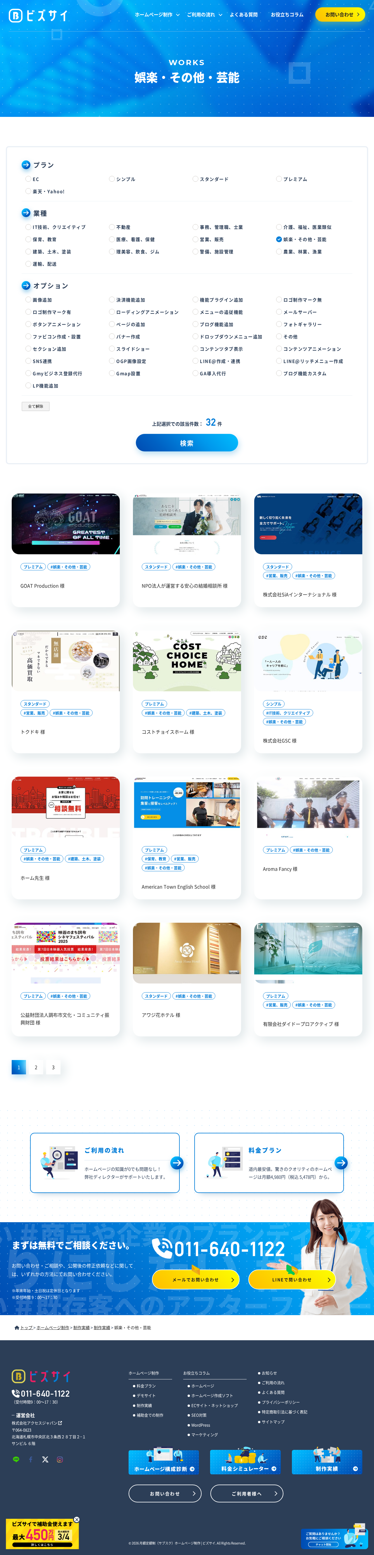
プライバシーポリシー (281, 1402)
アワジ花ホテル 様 (161, 1014)
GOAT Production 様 (42, 585)
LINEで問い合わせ (292, 1279)
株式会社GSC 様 (280, 740)
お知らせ (269, 1373)
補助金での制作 (150, 1415)
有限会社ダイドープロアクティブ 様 (301, 1023)
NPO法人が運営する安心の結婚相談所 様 (185, 585)
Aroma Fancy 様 (280, 868)
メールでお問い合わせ (195, 1279)
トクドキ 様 (32, 731)
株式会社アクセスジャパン (35, 1423)
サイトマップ (273, 1421)
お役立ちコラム (287, 14)
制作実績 (144, 1405)
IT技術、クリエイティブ (289, 713)
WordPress (200, 1425)
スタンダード (156, 566)
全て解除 (35, 406)
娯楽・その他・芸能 (70, 566)
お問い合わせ (339, 14)
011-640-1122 (230, 1249)
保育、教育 (156, 858)
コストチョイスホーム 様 (168, 731)
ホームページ (202, 1385)
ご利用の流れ (201, 14)
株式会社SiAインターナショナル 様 (300, 594)
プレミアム (33, 566)
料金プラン (146, 1385)
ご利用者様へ (247, 1493)
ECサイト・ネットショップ (214, 1405)
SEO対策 (199, 1415)
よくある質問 (244, 14)
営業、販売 (278, 575)
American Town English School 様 (179, 886)
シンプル (273, 703)
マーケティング (204, 1434)
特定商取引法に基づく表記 (284, 1411)
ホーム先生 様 (35, 877)
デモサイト (146, 1395)
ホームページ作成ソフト (212, 1395)
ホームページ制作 (153, 14)
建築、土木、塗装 (207, 713)
